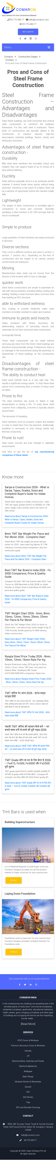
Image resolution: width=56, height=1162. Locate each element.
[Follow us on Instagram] (36, 38)
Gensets (28, 1051)
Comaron (8, 56)
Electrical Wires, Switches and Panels (28, 1061)
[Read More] (28, 1024)
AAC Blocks (28, 1097)
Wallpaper (28, 1071)
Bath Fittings (28, 1076)
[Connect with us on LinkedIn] (32, 38)
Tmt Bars (9, 60)
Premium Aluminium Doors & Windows (28, 1045)
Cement (28, 1087)
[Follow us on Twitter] (27, 38)
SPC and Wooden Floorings (28, 1107)
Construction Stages (28, 56)
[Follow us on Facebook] (22, 38)
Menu (7, 47)
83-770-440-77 (17, 19)
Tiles (28, 1102)
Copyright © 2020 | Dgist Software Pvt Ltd (28, 1152)
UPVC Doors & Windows (28, 1040)
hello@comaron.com (39, 19)
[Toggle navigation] (49, 47)
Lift (28, 1056)
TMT (28, 1092)
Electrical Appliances (28, 1066)
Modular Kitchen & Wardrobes (28, 1081)
